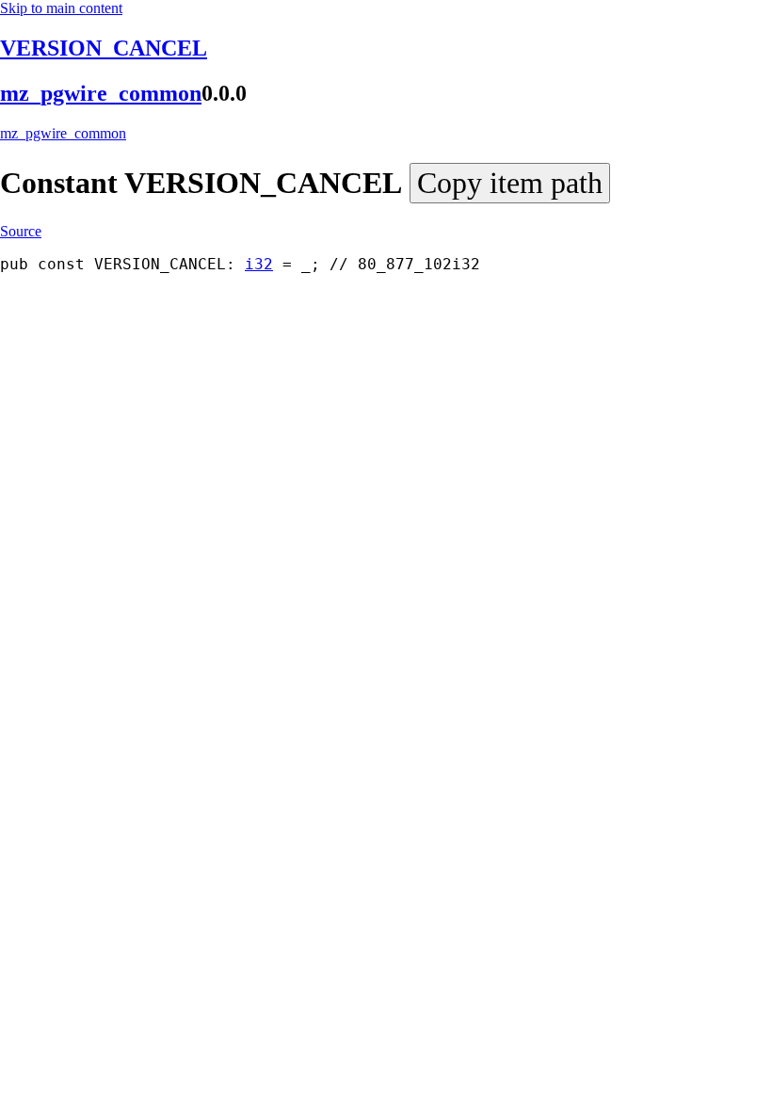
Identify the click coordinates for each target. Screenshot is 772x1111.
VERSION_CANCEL (103, 48)
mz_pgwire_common (100, 93)
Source (20, 231)
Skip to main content (61, 8)
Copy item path (510, 183)
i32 (259, 264)
